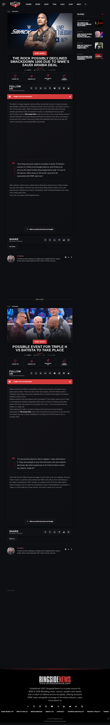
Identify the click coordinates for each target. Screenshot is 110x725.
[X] (36, 88)
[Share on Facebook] (45, 240)
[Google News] (40, 88)
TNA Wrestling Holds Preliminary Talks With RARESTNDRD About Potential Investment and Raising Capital (84, 24)
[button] (86, 4)
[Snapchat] (64, 88)
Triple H (12, 538)
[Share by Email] (68, 240)
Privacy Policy (93, 711)
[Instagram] (59, 88)
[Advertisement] (40, 209)
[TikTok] (76, 706)
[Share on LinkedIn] (54, 240)
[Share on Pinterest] (59, 240)
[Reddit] (68, 88)
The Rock (12, 246)
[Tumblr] (58, 706)
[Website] (66, 257)
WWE (37, 4)
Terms (106, 711)
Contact (60, 711)
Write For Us (22, 711)
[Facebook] (31, 88)
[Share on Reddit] (64, 240)
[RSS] (82, 706)
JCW (70, 4)
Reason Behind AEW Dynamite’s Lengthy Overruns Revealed (84, 58)
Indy (79, 4)
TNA (54, 4)
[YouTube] (54, 88)
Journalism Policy (76, 711)
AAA (62, 4)
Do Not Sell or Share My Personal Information (55, 721)
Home (28, 4)
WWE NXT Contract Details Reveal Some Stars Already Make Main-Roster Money (84, 47)
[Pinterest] (50, 88)
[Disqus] (39, 619)
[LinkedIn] (45, 88)
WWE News (15, 11)
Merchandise (36, 711)
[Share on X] (50, 240)
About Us (50, 711)
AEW (46, 4)
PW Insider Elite (30, 114)
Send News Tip (7, 711)
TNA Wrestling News (83, 20)
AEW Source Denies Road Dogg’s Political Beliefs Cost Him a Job (84, 36)
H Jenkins (28, 70)
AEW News (80, 31)
